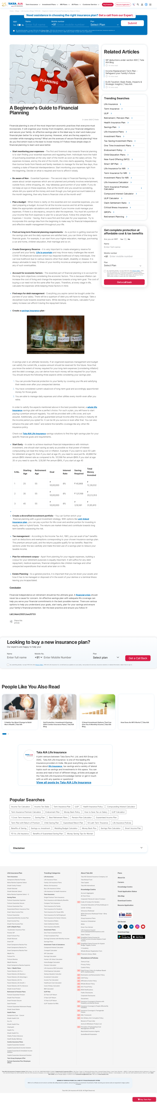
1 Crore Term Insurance (21, 817)
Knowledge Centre (88, 889)
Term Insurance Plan (62, 806)
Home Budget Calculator (52, 962)
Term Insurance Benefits (52, 927)
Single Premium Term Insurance (54, 897)
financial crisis (83, 595)
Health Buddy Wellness (14, 1039)
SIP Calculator (48, 953)
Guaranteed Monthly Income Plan (18, 918)
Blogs (17, 11)
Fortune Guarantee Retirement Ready (19, 1006)
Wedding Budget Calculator (65, 828)
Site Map (121, 896)
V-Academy (84, 948)
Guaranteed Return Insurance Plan (18, 909)
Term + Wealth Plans (14, 968)
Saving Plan (40, 817)
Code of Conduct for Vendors (90, 902)
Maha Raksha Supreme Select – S (18, 894)
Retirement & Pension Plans (16, 992)
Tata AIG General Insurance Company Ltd (94, 877)
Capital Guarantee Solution (16, 1045)
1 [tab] (4, 734)
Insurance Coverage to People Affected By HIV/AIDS (94, 1007)
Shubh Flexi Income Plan (15, 924)
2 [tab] (8, 734)
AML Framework (86, 1015)
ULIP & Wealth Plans (14, 927)
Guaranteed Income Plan (106, 817)
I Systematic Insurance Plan (16, 930)
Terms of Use (85, 961)
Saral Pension (11, 1003)
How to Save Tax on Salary (95, 812)
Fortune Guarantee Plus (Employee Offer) (18, 1062)
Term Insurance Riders (51, 921)
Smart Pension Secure (14, 1000)
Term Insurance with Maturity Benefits (56, 900)
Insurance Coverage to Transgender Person (92, 1011)
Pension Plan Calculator (82, 817)
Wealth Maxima (12, 962)
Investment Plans (50, 930)
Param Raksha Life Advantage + (17, 977)
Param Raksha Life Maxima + (16, 974)
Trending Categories (52, 873)
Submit (132, 23)
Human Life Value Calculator (53, 959)
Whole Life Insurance (50, 885)
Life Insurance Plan (14, 873)
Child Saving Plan (51, 823)
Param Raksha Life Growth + (16, 983)
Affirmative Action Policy (89, 981)
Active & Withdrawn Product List (91, 1024)
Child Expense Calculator (52, 971)
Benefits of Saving (18, 828)
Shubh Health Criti (13, 1018)
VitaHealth (10, 1027)
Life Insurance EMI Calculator (53, 968)
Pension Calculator (50, 965)
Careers (121, 882)
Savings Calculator (50, 956)
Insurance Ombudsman (88, 921)
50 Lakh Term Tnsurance (97, 823)
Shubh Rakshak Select (14, 891)
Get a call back (124, 282)
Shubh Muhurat (12, 938)
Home (12, 11)
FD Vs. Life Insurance (20, 833)
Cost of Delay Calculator (52, 986)
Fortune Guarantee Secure (15, 903)
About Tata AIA (87, 873)
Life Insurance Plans (50, 880)
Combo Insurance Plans (15, 1042)
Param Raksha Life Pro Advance (17, 986)
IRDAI (82, 924)
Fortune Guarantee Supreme (16, 900)
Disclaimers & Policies (89, 958)
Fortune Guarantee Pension (16, 995)
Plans (120, 873)
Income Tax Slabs (41, 806)
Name (28, 21)
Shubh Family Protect (14, 885)
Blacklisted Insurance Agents (90, 1031)
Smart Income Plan (133, 828)
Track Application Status (127, 891)
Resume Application (125, 905)
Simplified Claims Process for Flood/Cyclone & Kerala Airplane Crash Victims (93, 939)
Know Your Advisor (87, 927)
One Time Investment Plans (53, 933)
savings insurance (30, 310)
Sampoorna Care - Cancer (15, 1015)
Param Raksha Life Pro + (15, 971)
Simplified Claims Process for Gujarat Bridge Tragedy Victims (93, 944)
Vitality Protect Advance (15, 1036)
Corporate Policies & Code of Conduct (93, 899)
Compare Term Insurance (52, 903)
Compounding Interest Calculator (121, 806)
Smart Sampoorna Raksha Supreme (18, 965)
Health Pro (10, 1030)
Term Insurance (12, 877)
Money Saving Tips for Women (80, 833)
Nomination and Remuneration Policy (93, 975)
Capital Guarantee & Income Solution (19, 1048)
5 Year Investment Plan (51, 936)
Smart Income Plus (13, 921)
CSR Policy (84, 978)
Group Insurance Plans (88, 918)
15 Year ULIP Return (50, 1000)
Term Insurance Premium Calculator (26, 812)
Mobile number (57, 21)
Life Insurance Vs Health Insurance (55, 891)
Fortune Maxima (12, 959)
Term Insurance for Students (53, 909)
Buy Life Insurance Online (52, 888)
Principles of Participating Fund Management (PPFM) (91, 1027)
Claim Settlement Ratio (51, 924)
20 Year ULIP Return (50, 995)
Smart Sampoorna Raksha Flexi (17, 950)
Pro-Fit (9, 1021)
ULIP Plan (47, 992)
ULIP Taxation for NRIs (51, 1003)
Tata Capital (85, 882)
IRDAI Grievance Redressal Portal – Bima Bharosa (94, 914)
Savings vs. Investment (40, 828)
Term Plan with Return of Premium (25, 823)
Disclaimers (84, 998)
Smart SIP (10, 941)
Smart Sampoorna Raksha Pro (16, 947)
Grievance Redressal (87, 911)
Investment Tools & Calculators (54, 944)
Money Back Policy (72, 812)
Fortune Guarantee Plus (14, 906)
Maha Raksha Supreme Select (17, 882)
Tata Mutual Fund (86, 880)
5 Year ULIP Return (50, 998)
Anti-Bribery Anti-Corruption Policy (92, 1018)
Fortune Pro (11, 956)
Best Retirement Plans (58, 817)
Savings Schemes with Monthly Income (56, 938)
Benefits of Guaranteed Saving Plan (48, 833)
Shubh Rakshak (12, 888)
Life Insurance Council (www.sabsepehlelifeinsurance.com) (92, 930)
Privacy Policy (45, 30)
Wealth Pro (10, 953)
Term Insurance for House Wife (54, 912)
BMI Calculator (49, 989)
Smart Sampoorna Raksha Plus (17, 944)
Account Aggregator (87, 893)
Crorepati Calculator (50, 950)
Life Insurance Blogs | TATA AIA (30, 11)
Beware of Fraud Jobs (88, 1021)
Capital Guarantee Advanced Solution (19, 1055)
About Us (121, 878)
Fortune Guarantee (13, 915)
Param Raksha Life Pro (14, 980)
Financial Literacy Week (88, 954)
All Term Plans (85, 896)
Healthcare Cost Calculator (52, 983)
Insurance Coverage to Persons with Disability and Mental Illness (92, 1002)
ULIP (77, 806)
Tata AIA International (88, 885)
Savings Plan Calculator (111, 828)
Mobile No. (39, 654)
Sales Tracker (85, 934)
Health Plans (11, 1012)
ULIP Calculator (118, 812)
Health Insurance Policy (93, 806)
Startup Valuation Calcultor (52, 974)
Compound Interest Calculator (53, 947)
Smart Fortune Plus (13, 936)
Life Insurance (48, 877)
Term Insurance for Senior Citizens (55, 918)
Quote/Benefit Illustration (89, 1034)
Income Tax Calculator (20, 806)
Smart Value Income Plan (15, 912)
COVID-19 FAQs (86, 908)
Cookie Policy (85, 967)
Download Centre (124, 901)
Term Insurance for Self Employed (55, 915)
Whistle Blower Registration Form (91, 951)
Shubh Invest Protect (14, 989)
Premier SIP (11, 933)
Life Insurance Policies (122, 823)
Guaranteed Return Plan (73, 823)
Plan (92, 21)
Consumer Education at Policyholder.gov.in (94, 905)
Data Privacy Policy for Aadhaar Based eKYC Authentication (93, 971)
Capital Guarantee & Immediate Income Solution (19, 1051)
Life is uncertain (44, 252)
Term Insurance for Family (52, 906)
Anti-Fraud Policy (86, 987)
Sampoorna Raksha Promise (16, 880)
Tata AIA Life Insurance (34, 433)
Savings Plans (48, 941)
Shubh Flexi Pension (13, 998)
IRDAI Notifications (87, 990)
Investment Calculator (51, 977)
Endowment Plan (52, 812)
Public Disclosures (87, 992)
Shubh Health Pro (13, 1033)
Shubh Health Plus (13, 1024)
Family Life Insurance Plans (53, 882)
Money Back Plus (89, 828)
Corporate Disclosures (88, 995)
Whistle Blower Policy (88, 984)
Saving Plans (11, 897)
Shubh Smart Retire (13, 1009)
